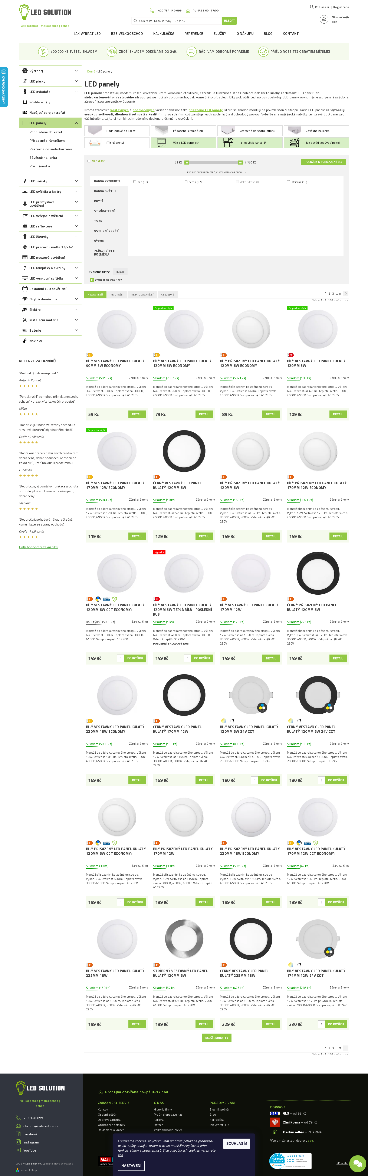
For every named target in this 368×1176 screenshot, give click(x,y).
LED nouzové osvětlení (47, 257)
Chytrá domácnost (44, 299)
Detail (137, 414)
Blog (268, 33)
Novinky (35, 340)
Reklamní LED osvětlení (47, 288)
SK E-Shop (343, 1163)
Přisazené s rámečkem (47, 140)
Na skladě (98, 161)
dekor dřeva (250, 181)
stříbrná (299, 181)
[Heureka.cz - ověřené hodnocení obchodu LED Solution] (290, 1161)
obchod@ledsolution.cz (40, 1126)
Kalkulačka (163, 33)
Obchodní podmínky (111, 1124)
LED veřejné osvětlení (46, 215)
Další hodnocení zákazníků (38, 547)
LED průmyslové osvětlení (41, 203)
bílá (142, 181)
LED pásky (37, 81)
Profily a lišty (40, 102)
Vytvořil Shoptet (30, 1170)
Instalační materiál (44, 319)
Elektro (35, 309)
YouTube (29, 1150)
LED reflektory (40, 226)
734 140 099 (33, 1118)
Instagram (31, 1142)
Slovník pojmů (219, 1109)
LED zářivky (38, 181)
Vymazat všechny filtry (108, 279)
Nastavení (131, 1165)
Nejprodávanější (142, 295)
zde (120, 1155)
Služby (220, 33)
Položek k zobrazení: (323, 161)
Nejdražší (117, 295)
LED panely (37, 122)
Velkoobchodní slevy (168, 1130)
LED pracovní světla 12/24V (51, 247)
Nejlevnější (95, 295)
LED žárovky (39, 236)
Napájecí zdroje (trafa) (47, 112)
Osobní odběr (107, 1114)
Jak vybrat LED (87, 33)
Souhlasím (236, 1143)
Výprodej (36, 70)
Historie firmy (163, 1109)
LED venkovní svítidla (46, 278)
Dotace (158, 1124)
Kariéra (159, 1119)
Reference (194, 33)
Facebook (30, 1134)
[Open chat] (357, 1162)
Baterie (35, 330)
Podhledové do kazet (46, 132)
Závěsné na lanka (43, 157)
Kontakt (291, 33)
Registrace (341, 7)
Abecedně (167, 295)
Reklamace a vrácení (111, 1130)
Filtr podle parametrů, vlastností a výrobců (214, 172)
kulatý (120, 272)
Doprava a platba (109, 1119)
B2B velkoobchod (127, 33)
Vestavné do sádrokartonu (51, 149)
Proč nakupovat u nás (168, 1114)
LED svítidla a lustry (45, 191)
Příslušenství (40, 166)
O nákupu (245, 33)
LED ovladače (39, 91)
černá (195, 181)
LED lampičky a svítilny (47, 267)
